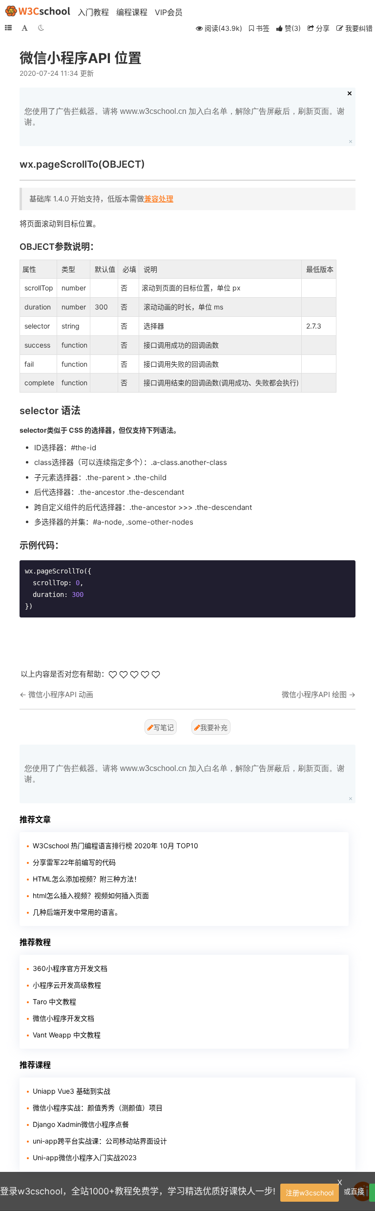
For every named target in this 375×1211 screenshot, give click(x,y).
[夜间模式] (41, 28)
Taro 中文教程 (54, 1001)
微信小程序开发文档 (63, 1018)
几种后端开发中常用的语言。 (77, 912)
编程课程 (131, 12)
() (293, 28)
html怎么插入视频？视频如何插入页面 (91, 895)
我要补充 (214, 727)
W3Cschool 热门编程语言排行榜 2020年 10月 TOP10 (115, 845)
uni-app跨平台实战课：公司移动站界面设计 (100, 1141)
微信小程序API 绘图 (314, 694)
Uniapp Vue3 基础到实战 (71, 1091)
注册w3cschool (309, 1193)
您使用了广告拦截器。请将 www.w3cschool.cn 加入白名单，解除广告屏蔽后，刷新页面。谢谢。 (184, 116)
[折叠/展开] (8, 28)
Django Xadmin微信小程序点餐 (81, 1124)
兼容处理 (158, 198)
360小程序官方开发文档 (70, 968)
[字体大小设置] (25, 28)
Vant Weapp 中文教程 (67, 1035)
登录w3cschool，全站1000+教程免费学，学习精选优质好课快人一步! (137, 1191)
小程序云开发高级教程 (67, 985)
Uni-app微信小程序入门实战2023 (85, 1157)
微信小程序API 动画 (60, 694)
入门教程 (93, 12)
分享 (322, 28)
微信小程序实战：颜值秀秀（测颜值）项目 (98, 1107)
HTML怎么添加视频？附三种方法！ (87, 879)
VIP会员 (169, 12)
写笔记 (163, 727)
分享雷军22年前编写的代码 (74, 862)
